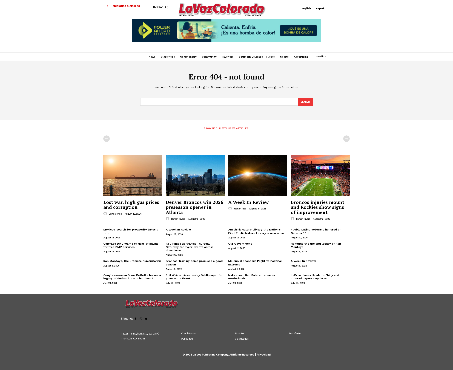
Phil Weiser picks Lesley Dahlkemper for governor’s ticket (194, 276)
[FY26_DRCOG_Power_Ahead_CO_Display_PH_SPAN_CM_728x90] (226, 30)
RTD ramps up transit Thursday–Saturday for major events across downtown (190, 247)
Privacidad (264, 354)
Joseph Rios (240, 208)
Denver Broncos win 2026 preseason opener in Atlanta (194, 207)
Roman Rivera (178, 219)
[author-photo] (105, 214)
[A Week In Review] (257, 175)
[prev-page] (106, 138)
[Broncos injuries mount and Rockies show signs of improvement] (320, 175)
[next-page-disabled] (346, 138)
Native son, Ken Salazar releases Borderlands (251, 276)
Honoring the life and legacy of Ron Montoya (316, 245)
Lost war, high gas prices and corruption (131, 204)
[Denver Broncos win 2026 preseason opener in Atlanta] (195, 175)
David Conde (115, 213)
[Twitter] (146, 318)
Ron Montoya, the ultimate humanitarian (132, 261)
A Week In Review (248, 202)
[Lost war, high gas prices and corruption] (132, 175)
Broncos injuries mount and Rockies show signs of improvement (317, 207)
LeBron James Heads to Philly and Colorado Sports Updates (315, 276)
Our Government (240, 243)
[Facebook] (135, 318)
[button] (161, 7)
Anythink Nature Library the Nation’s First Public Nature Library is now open (256, 231)
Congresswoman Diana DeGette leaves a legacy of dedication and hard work (132, 276)
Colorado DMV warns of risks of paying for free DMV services (131, 245)
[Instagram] (141, 318)
